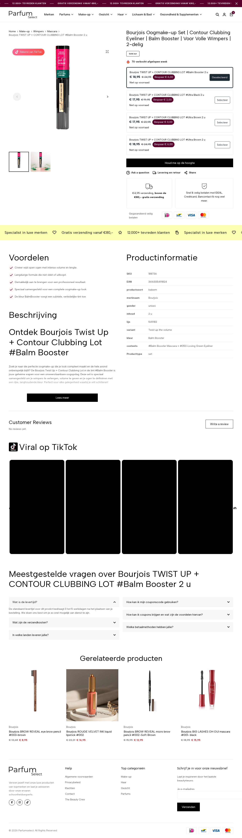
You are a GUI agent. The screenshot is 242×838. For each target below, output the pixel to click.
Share (192, 172)
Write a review (219, 424)
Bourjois (13, 726)
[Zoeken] (217, 14)
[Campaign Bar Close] (236, 3)
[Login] (224, 14)
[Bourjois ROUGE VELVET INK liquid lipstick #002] (92, 695)
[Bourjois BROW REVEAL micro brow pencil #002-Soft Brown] (150, 695)
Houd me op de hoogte (180, 163)
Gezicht (104, 14)
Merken (49, 14)
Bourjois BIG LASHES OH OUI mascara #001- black (205, 733)
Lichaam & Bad (142, 14)
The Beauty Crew (75, 799)
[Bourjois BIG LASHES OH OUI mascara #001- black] (207, 695)
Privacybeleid (72, 782)
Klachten (70, 788)
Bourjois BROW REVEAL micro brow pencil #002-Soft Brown (147, 733)
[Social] (12, 802)
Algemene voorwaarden (79, 776)
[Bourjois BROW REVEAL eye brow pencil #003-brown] (35, 695)
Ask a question (140, 172)
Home (12, 31)
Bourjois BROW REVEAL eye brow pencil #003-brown (35, 733)
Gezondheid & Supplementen (179, 14)
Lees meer (62, 397)
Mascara (52, 31)
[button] (107, 97)
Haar (121, 14)
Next (233, 507)
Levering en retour (169, 172)
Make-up (84, 14)
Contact (70, 793)
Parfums (64, 14)
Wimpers (38, 31)
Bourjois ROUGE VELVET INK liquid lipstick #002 (89, 733)
